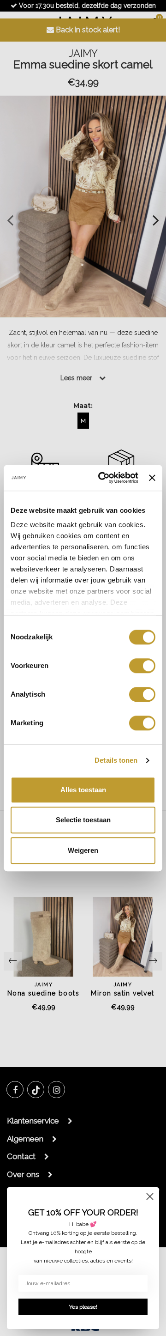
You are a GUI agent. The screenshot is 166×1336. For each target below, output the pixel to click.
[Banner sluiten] (152, 477)
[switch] (142, 665)
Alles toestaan (83, 790)
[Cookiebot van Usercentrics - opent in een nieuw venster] (102, 478)
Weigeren (83, 850)
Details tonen (116, 760)
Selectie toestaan (83, 820)
